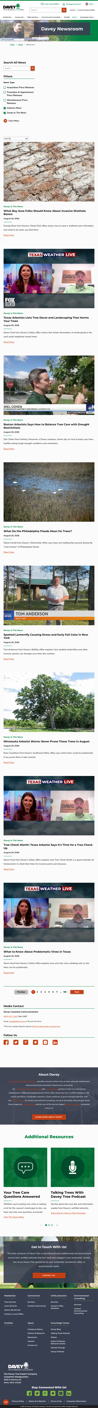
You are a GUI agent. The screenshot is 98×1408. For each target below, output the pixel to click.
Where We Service (12, 1310)
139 (64, 992)
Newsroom (32, 1337)
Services (31, 1302)
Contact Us (48, 1275)
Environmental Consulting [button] (51, 17)
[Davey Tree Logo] (20, 1366)
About (20, 45)
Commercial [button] (19, 17)
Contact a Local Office (13, 1314)
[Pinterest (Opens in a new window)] (25, 1043)
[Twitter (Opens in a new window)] (15, 1043)
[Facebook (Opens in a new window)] (6, 1043)
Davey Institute (57, 1352)
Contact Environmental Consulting (80, 1311)
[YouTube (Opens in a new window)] (45, 1043)
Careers (72, 10)
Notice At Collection (37, 1401)
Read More (9, 235)
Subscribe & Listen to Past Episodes (68, 1213)
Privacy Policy (18, 1401)
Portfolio (67, 17)
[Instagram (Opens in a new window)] (35, 1043)
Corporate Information (76, 1401)
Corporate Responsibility (86, 10)
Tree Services (10, 1302)
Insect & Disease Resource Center (58, 1342)
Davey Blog (56, 1329)
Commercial (34, 1296)
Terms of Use (56, 1401)
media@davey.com (17, 1021)
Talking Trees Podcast (60, 1333)
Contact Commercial (37, 1306)
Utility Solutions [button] (32, 17)
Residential (10, 1296)
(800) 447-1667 (11, 1016)
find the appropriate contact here (46, 1026)
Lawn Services (10, 1306)
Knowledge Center (60, 1323)
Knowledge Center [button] (87, 17)
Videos (54, 1337)
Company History (35, 1329)
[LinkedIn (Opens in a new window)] (55, 1043)
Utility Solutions (59, 1296)
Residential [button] (7, 17)
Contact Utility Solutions (57, 1307)
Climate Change (58, 1348)
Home (12, 45)
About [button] (74, 17)
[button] (46, 1225)
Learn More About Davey (48, 1117)
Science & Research (36, 1333)
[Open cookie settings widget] (6, 1402)
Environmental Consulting (81, 1297)
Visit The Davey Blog (14, 1217)
